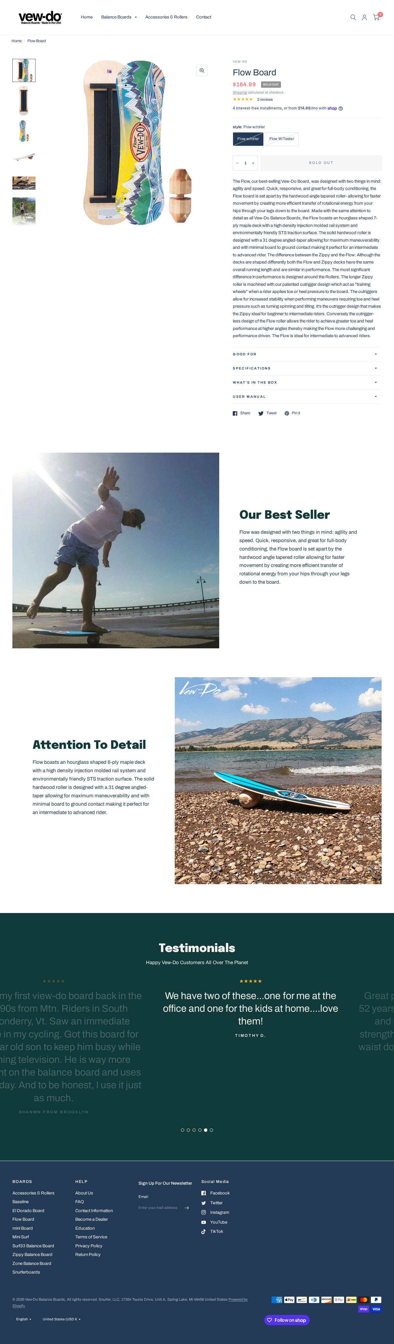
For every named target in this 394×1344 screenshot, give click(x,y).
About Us (84, 1193)
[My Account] (364, 17)
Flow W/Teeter (281, 139)
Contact (203, 17)
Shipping (240, 92)
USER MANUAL (249, 397)
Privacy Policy (88, 1246)
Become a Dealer (91, 1219)
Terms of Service (91, 1237)
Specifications (252, 368)
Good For (245, 354)
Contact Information (94, 1210)
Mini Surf (20, 1237)
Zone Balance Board (31, 1263)
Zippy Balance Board (32, 1254)
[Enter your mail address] (187, 1207)
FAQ (79, 1201)
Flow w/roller (248, 139)
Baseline (20, 1201)
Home (87, 17)
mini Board (22, 1228)
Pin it (296, 413)
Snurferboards (26, 1272)
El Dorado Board (28, 1210)
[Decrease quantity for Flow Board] (237, 163)
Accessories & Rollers (166, 17)
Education (85, 1228)
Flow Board (23, 1219)
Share (245, 413)
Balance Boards (116, 17)
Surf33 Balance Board (33, 1246)
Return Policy (88, 1254)
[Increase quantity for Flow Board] (253, 163)
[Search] (353, 17)
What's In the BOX (255, 382)
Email (143, 1197)
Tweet (272, 413)
